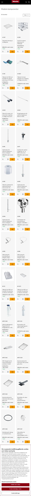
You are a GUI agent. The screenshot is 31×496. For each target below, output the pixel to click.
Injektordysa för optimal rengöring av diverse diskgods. (7, 151)
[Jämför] (4, 51)
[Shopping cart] (28, 2)
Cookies (14, 481)
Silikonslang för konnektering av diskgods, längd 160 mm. (6, 256)
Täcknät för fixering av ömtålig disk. (7, 41)
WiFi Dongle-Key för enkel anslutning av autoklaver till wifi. (7, 363)
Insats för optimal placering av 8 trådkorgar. (21, 42)
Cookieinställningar (15, 493)
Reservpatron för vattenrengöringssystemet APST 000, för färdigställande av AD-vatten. (23, 326)
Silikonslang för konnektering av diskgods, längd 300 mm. (21, 256)
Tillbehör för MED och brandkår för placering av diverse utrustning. (7, 291)
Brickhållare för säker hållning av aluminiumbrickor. (22, 399)
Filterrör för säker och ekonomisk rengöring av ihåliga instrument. (7, 115)
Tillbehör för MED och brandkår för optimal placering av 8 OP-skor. (7, 79)
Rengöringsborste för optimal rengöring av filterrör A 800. (22, 115)
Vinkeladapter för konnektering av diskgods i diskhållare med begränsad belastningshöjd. (22, 221)
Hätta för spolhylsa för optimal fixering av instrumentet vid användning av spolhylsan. (7, 186)
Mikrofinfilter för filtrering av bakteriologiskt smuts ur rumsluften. (22, 434)
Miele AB (3, 481)
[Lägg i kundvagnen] (12, 51)
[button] (5, 2)
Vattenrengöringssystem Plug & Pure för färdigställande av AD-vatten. (8, 326)
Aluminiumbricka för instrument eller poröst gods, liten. (23, 363)
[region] (15, 470)
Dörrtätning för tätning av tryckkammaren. (7, 433)
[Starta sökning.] (26, 2)
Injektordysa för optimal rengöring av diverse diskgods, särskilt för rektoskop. (7, 221)
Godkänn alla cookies (15, 484)
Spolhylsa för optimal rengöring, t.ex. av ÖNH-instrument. (22, 151)
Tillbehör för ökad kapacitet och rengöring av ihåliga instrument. (23, 79)
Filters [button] (25, 15)
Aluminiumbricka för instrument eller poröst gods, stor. (8, 399)
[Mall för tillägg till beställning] (8, 51)
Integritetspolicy (9, 481)
